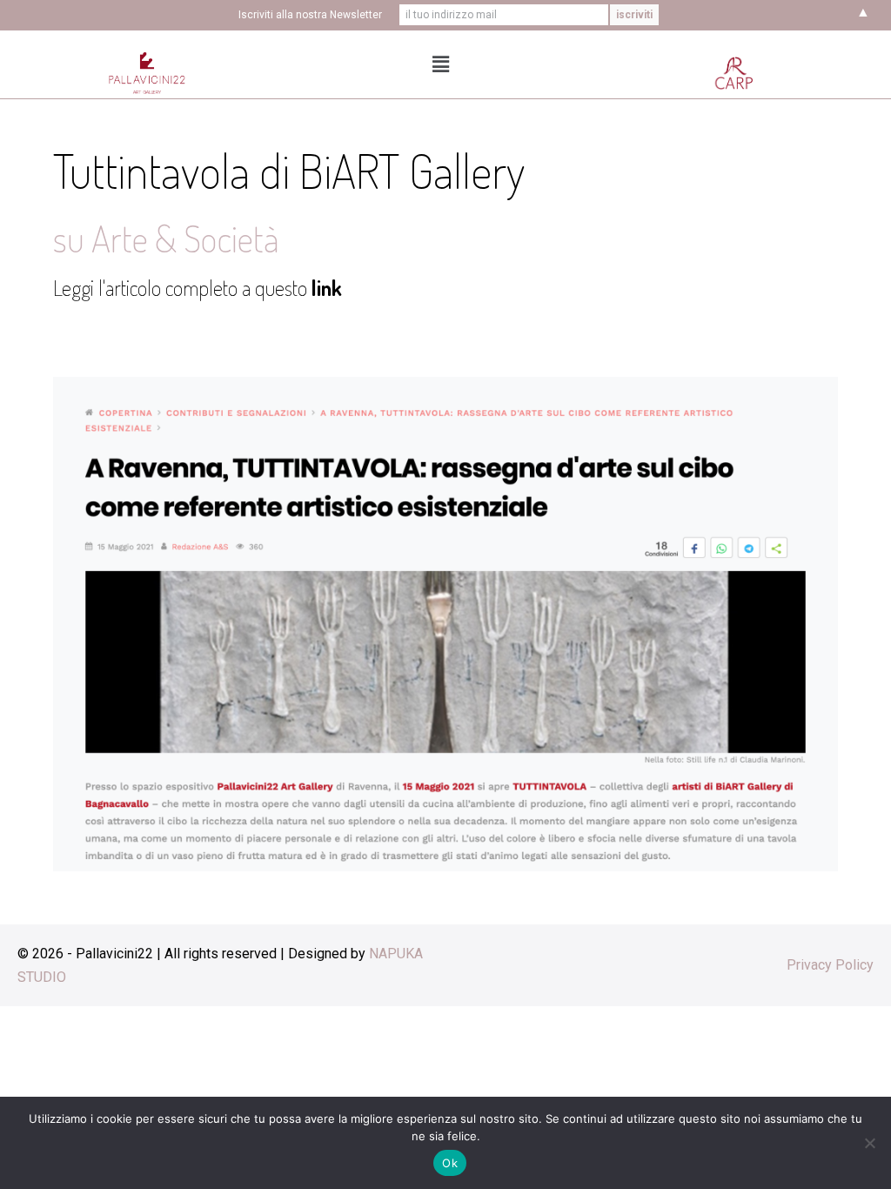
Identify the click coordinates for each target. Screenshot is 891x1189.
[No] (869, 1143)
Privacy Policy (830, 965)
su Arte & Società (166, 238)
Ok (450, 1163)
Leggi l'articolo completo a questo (197, 287)
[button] (441, 64)
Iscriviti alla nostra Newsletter (310, 15)
